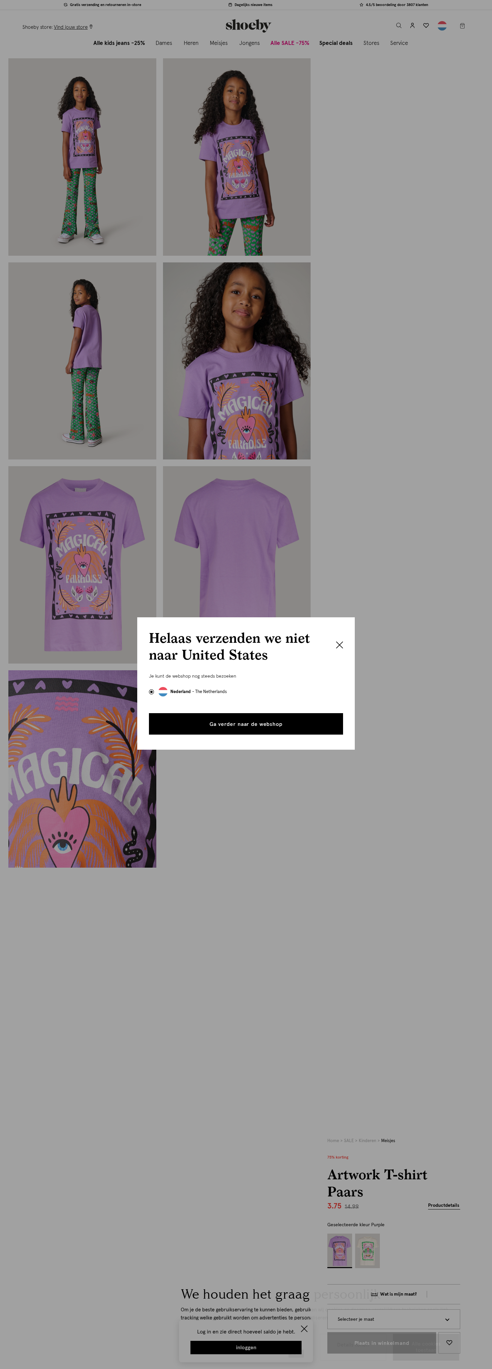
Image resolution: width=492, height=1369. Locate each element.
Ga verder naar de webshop (246, 724)
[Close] (339, 645)
